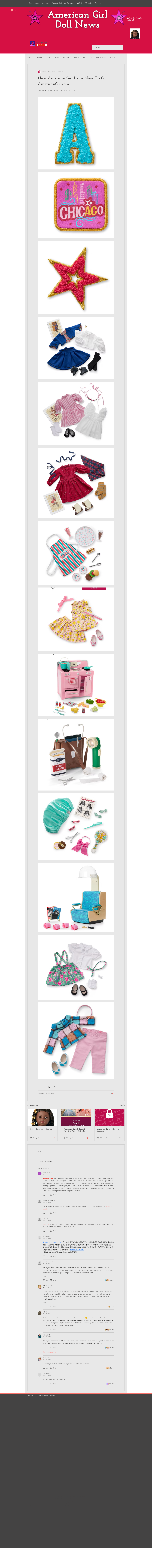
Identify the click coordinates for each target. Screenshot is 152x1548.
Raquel (57, 57)
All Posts (30, 57)
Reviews (39, 57)
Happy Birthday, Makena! (41, 1129)
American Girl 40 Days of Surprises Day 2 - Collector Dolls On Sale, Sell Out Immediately (75, 1130)
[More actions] (113, 72)
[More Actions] (113, 1173)
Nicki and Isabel (101, 57)
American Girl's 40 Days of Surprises (108, 1130)
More (111, 57)
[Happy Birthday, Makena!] (42, 1117)
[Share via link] (54, 1087)
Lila (84, 57)
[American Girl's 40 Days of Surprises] (109, 1117)
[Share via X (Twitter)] (44, 1087)
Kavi (91, 57)
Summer (76, 57)
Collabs (48, 57)
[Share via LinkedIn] (49, 1087)
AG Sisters (66, 57)
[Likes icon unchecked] (44, 1195)
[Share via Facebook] (39, 1087)
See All (122, 1105)
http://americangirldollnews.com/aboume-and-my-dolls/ (49, 1506)
